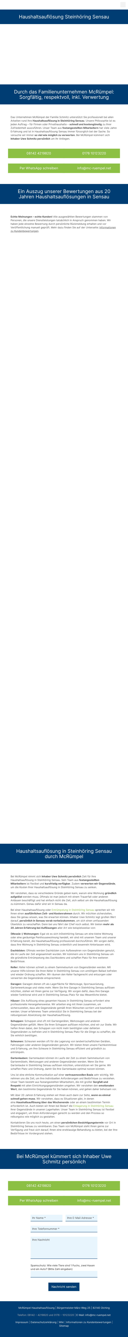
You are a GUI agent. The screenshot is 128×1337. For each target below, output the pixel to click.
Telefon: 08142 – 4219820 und (35, 1315)
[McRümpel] (30, 4)
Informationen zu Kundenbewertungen (88, 1322)
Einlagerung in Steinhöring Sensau (93, 1105)
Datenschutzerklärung (44, 1322)
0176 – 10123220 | (65, 1315)
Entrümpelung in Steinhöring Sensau (73, 909)
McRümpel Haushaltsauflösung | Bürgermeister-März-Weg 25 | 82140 (59, 1307)
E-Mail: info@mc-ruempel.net (93, 1315)
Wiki (61, 1322)
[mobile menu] (123, 4)
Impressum (21, 1322)
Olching (105, 1307)
